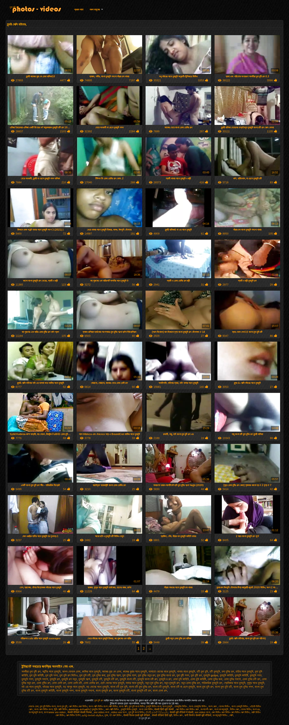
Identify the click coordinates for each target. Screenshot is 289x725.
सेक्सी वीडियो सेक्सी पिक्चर (79, 712)
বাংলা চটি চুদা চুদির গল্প (140, 686)
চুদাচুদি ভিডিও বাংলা (153, 706)
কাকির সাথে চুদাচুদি (91, 671)
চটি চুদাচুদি (215, 671)
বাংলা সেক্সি (123, 706)
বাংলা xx (256, 709)
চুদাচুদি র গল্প (165, 679)
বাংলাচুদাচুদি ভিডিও (220, 715)
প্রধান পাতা (78, 9)
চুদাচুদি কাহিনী (241, 675)
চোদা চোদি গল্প (59, 683)
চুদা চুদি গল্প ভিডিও (68, 675)
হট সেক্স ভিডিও (115, 715)
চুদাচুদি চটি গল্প (111, 679)
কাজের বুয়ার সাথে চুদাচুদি (135, 671)
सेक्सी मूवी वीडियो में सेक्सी (181, 712)
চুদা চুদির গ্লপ (129, 675)
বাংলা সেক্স (212, 706)
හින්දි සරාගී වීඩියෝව (157, 712)
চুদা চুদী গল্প (196, 675)
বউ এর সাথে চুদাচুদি (31, 686)
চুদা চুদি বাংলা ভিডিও (137, 706)
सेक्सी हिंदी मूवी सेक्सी (164, 709)
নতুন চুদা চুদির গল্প (153, 683)
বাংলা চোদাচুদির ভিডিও (198, 706)
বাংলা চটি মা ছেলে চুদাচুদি (183, 686)
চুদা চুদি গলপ (51, 675)
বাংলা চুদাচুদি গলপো (84, 690)
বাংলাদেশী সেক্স (207, 709)
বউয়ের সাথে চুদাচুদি (52, 686)
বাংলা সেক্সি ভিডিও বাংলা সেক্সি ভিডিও (103, 706)
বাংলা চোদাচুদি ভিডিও (240, 706)
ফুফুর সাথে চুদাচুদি (255, 683)
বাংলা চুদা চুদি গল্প (205, 686)
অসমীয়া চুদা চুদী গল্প (31, 671)
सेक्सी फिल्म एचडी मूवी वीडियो (137, 715)
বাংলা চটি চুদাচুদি (161, 686)
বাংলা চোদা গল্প (160, 690)
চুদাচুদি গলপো (41, 679)
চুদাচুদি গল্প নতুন (69, 679)
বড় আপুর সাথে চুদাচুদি (74, 686)
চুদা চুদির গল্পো (114, 675)
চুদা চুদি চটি (85, 675)
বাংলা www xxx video (55, 712)
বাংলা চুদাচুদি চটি (121, 690)
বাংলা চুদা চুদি (62, 706)
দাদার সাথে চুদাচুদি (134, 683)
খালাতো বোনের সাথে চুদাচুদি (162, 671)
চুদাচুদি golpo (211, 675)
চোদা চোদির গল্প (91, 683)
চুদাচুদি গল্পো (84, 679)
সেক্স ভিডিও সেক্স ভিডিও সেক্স (187, 709)
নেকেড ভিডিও (224, 706)
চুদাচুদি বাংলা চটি (128, 679)
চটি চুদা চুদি (202, 671)
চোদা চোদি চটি (75, 683)
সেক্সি (231, 715)
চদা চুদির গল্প (228, 671)
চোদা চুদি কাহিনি (181, 679)
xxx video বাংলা (102, 712)
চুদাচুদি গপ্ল (255, 675)
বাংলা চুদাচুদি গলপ (65, 690)
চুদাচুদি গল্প (55, 679)
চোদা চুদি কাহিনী (198, 679)
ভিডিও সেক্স (234, 709)
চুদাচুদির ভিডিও (98, 709)
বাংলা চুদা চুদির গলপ (243, 686)
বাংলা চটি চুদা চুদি (118, 686)
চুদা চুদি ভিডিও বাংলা (48, 706)
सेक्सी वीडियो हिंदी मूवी (162, 715)
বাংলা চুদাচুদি (167, 706)
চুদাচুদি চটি (97, 679)
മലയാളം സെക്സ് (79, 709)
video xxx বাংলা (119, 712)
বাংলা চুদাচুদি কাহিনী (45, 690)
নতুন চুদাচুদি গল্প (171, 683)
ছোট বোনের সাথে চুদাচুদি (112, 683)
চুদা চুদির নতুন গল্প (146, 675)
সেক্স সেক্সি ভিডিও (112, 709)
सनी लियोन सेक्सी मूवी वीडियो (197, 715)
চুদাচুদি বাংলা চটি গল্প (147, 679)
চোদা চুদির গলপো (232, 679)
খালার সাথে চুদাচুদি (186, 671)
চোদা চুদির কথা (215, 679)
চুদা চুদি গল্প (14, 7)
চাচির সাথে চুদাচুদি (244, 671)
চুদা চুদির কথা (98, 675)
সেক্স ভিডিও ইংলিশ (73, 715)
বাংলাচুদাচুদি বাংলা (36, 712)
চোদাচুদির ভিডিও (181, 706)
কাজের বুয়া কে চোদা (111, 671)
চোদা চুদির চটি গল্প (251, 679)
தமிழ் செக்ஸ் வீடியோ (92, 715)
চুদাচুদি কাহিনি (226, 675)
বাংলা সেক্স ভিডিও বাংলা (43, 709)
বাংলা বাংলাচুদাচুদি (221, 709)
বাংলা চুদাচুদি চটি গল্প (141, 690)
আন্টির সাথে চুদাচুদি (51, 671)
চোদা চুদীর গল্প (43, 683)
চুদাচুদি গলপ (27, 679)
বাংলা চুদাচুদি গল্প (104, 690)
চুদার (106, 715)
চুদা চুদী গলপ (183, 675)
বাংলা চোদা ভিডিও (146, 709)
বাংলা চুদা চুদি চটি (223, 686)
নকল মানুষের (95, 9)
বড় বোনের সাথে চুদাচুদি (97, 686)
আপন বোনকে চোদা (71, 671)
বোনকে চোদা (33, 706)
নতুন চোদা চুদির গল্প (190, 683)
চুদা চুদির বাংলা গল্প (166, 675)
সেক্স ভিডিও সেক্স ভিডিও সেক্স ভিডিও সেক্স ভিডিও (230, 712)
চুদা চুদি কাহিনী (36, 675)
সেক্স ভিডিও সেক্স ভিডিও (78, 706)
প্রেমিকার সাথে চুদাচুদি (234, 683)
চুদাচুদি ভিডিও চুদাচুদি (129, 709)
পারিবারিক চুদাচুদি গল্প (212, 683)
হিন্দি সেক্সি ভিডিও (60, 709)
